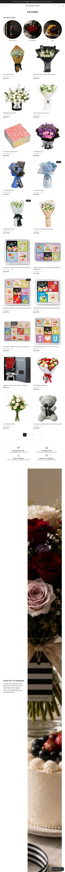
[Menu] (2, 6)
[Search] (5, 5)
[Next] (44, 435)
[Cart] (63, 5)
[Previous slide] (5, 58)
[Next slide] (57, 31)
